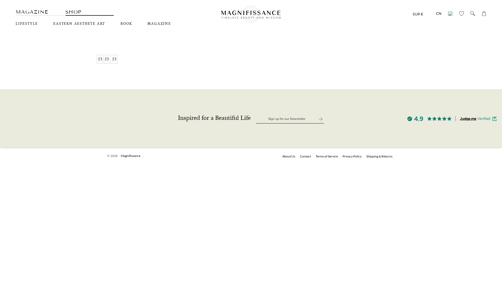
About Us (288, 156)
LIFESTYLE (27, 24)
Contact (305, 156)
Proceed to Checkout (436, 270)
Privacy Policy (352, 156)
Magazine (32, 12)
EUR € (418, 14)
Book (126, 24)
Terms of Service (327, 156)
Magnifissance (130, 156)
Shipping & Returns (379, 156)
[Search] (472, 14)
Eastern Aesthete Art (79, 24)
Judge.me (468, 118)
